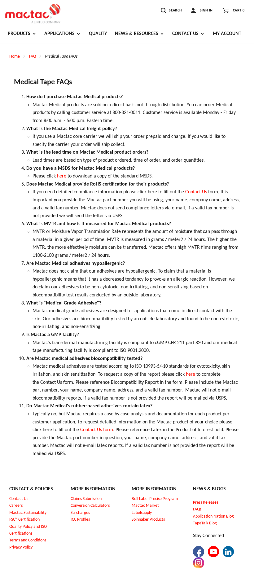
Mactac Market (145, 505)
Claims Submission (86, 499)
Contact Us (196, 192)
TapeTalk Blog (205, 523)
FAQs (197, 509)
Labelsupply (142, 512)
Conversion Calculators (90, 505)
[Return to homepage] (33, 12)
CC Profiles (81, 519)
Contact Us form (96, 429)
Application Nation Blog (213, 516)
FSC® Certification (24, 519)
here (61, 176)
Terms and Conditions (27, 540)
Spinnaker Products (148, 519)
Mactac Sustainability (27, 512)
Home (14, 56)
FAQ (32, 56)
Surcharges (80, 512)
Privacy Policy (21, 547)
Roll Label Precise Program (155, 499)
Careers (16, 505)
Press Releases (205, 502)
